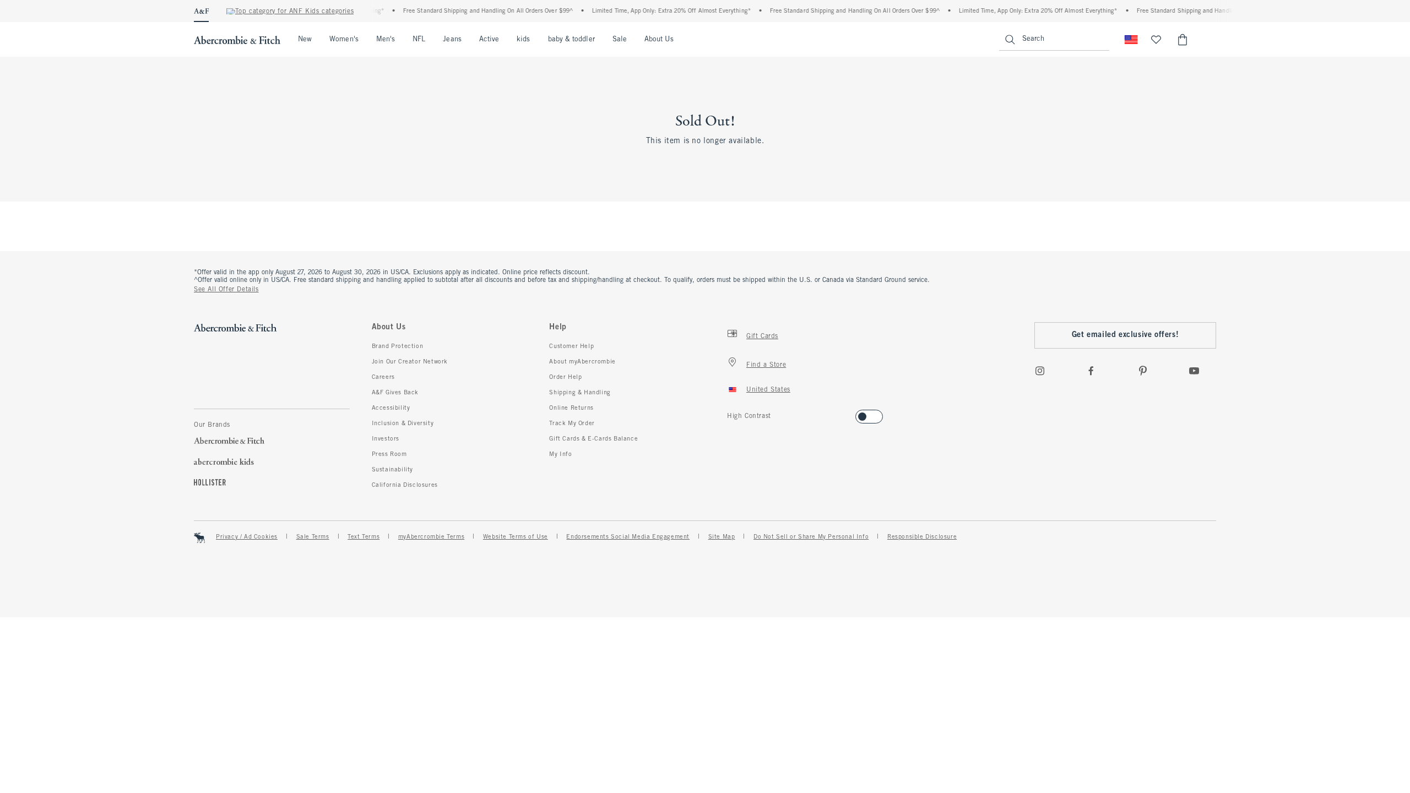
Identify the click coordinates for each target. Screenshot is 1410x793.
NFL (419, 39)
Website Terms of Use (515, 537)
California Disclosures (405, 485)
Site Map (721, 537)
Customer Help (571, 346)
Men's (385, 39)
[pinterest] (1142, 370)
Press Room (389, 454)
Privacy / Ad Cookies (247, 537)
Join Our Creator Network (410, 362)
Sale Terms (312, 537)
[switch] (730, 413)
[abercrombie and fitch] (237, 39)
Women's (344, 39)
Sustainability (392, 469)
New (305, 39)
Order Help (565, 377)
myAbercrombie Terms (431, 537)
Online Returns (571, 408)
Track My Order (571, 423)
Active (489, 39)
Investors (385, 439)
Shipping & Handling (579, 392)
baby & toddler (571, 39)
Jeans (452, 39)
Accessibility (391, 408)
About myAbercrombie (582, 362)
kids (523, 39)
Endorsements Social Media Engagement (628, 537)
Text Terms (363, 537)
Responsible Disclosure (922, 537)
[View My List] (1156, 39)
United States (768, 390)
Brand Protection (398, 346)
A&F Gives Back (395, 392)
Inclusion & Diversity (403, 423)
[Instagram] (1039, 370)
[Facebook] (1091, 370)
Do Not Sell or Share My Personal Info (811, 537)
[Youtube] (1194, 370)
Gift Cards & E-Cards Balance (593, 439)
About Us (659, 39)
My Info (560, 454)
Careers (383, 377)
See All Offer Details (226, 289)
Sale (619, 39)
